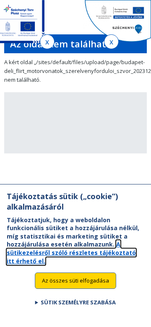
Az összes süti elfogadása (75, 280)
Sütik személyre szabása (78, 302)
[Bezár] (47, 41)
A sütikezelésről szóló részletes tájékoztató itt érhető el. (71, 252)
